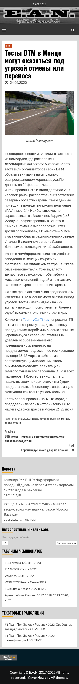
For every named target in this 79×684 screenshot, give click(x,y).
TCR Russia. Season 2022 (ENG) (26, 588)
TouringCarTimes (36, 319)
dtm (14, 418)
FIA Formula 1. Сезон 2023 (23, 562)
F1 (19, 495)
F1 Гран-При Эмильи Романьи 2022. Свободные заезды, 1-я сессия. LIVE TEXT (38, 627)
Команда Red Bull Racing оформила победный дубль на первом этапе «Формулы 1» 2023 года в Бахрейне (39, 485)
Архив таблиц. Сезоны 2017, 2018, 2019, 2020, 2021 (36, 597)
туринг (17, 422)
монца (65, 418)
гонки (56, 418)
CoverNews (37, 677)
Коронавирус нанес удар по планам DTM (47, 447)
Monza (34, 418)
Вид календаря (65, 543)
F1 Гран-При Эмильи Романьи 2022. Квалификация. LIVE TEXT (30, 638)
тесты (8, 422)
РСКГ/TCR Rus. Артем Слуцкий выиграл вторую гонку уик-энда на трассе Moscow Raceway (36, 509)
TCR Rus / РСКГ (27, 519)
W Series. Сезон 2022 (19, 575)
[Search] (72, 30)
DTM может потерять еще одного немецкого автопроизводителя (34, 436)
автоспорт (46, 418)
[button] (5, 543)
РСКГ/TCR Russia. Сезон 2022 (25, 582)
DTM (8, 46)
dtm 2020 (23, 418)
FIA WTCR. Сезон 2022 (21, 569)
